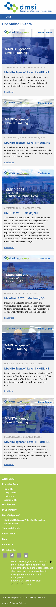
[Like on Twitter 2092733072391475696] (23, 584)
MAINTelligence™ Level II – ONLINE (27, 142)
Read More (9, 92)
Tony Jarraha (10, 493)
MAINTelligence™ (11, 515)
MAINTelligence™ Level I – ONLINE (26, 72)
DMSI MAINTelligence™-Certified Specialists (24, 520)
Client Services (11, 523)
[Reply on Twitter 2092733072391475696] (12, 584)
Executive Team (10, 484)
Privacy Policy (9, 509)
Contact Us (7, 544)
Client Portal (8, 533)
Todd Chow (9, 496)
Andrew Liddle (11, 500)
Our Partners (8, 504)
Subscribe (10, 550)
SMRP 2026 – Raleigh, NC (21, 213)
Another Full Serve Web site (14, 603)
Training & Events (11, 528)
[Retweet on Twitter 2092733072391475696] (17, 584)
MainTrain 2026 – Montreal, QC (24, 298)
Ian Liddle (8, 489)
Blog (4, 539)
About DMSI (8, 479)
